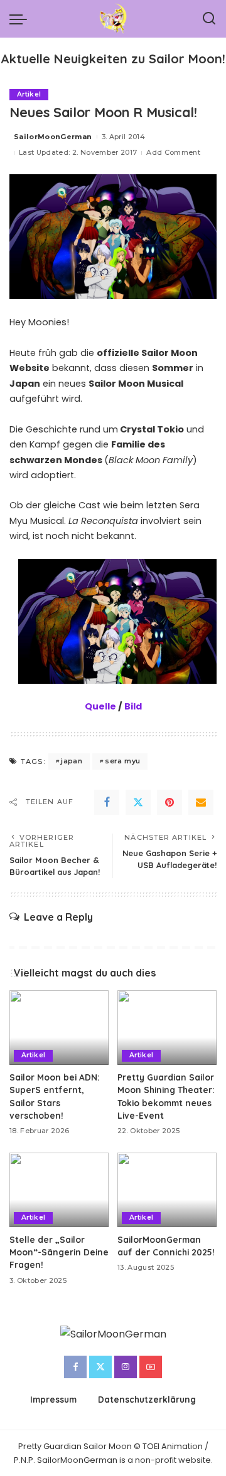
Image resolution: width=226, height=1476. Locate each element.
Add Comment (173, 152)
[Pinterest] (169, 802)
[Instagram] (125, 1367)
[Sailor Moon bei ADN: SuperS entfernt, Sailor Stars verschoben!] (59, 1027)
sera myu (122, 760)
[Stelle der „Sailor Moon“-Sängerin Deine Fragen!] (59, 1190)
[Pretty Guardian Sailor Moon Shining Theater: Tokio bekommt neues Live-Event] (167, 1027)
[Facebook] (106, 802)
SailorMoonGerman (53, 136)
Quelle (100, 706)
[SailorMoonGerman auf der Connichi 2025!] (167, 1190)
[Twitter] (138, 802)
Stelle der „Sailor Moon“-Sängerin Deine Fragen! (59, 1252)
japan (71, 760)
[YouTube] (150, 1367)
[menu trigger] (21, 19)
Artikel (29, 94)
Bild (133, 706)
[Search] (209, 19)
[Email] (200, 802)
